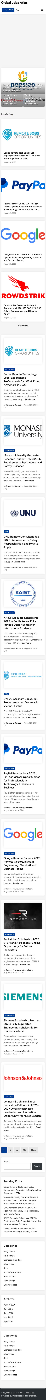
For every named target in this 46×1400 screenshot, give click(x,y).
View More (23, 325)
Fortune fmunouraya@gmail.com (19, 808)
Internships (9, 1264)
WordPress (17, 1396)
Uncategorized (10, 1285)
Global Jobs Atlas (14, 3)
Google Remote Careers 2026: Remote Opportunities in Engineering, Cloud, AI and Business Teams (23, 257)
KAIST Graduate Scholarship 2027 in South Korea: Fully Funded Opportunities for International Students (22, 1221)
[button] (33, 71)
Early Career (9, 1251)
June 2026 (8, 1313)
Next (33, 1150)
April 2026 (8, 1321)
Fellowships (9, 1097)
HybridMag (31, 1396)
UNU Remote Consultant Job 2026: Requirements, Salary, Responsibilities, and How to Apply (21, 1210)
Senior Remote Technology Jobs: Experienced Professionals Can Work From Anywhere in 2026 (22, 155)
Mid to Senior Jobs (12, 1272)
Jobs (6, 532)
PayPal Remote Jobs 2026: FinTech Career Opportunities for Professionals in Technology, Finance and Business (23, 206)
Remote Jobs (7, 114)
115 (24, 1150)
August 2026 (9, 1305)
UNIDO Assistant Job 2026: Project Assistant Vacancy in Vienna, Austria (21, 702)
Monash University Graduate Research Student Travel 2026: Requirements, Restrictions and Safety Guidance (21, 1200)
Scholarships (9, 450)
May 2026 (8, 1317)
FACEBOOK (8, 10)
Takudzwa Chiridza (13, 405)
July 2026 (8, 1309)
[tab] (7, 114)
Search (7, 1161)
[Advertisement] (23, 38)
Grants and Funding (12, 1260)
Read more (30, 399)
